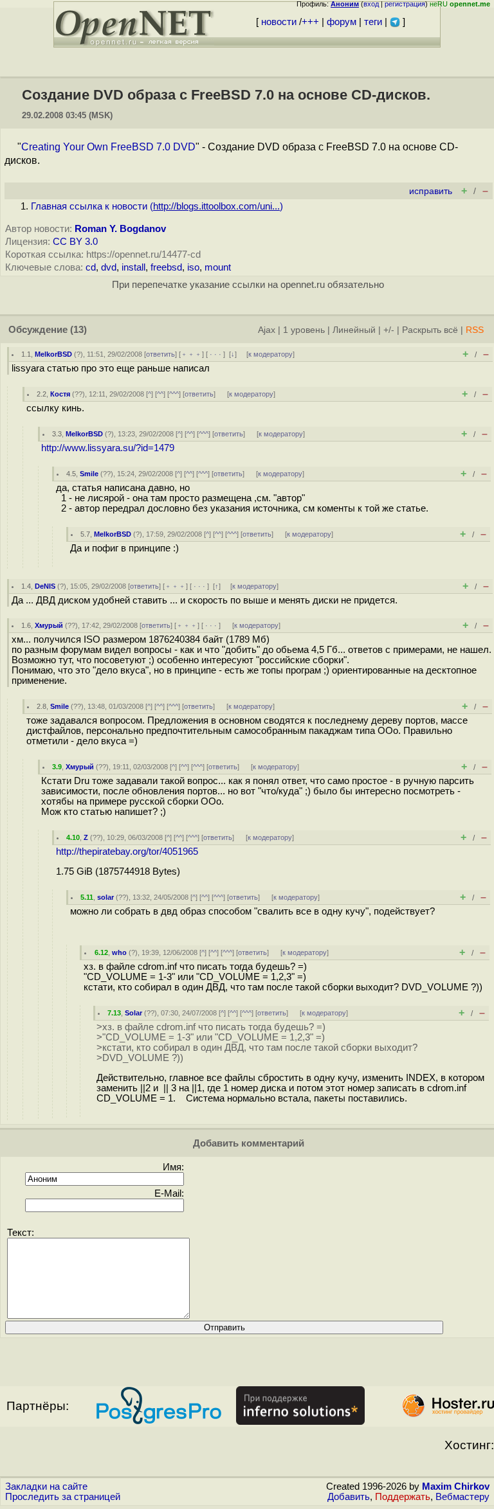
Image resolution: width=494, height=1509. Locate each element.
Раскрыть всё (430, 330)
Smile (89, 474)
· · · (215, 354)
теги (373, 22)
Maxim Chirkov (455, 1486)
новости (279, 22)
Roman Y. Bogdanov (120, 229)
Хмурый (49, 625)
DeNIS (45, 586)
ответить (160, 354)
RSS (475, 330)
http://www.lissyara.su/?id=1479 (107, 448)
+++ (310, 22)
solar (105, 897)
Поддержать (402, 1497)
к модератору (270, 354)
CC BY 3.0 (75, 242)
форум (341, 22)
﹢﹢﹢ (191, 354)
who (119, 952)
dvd (108, 267)
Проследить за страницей (62, 1497)
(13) (78, 330)
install (133, 267)
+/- (388, 330)
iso (193, 267)
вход (371, 4)
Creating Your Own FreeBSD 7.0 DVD (108, 146)
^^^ (174, 394)
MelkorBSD (53, 354)
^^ (160, 394)
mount (218, 267)
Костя (60, 394)
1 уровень (304, 330)
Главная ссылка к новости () (157, 206)
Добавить (348, 1497)
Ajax (266, 330)
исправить (430, 191)
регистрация (405, 4)
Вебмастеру (462, 1497)
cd (91, 267)
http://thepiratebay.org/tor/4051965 (127, 851)
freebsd (166, 267)
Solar (133, 1013)
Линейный (354, 330)
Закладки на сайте (46, 1486)
